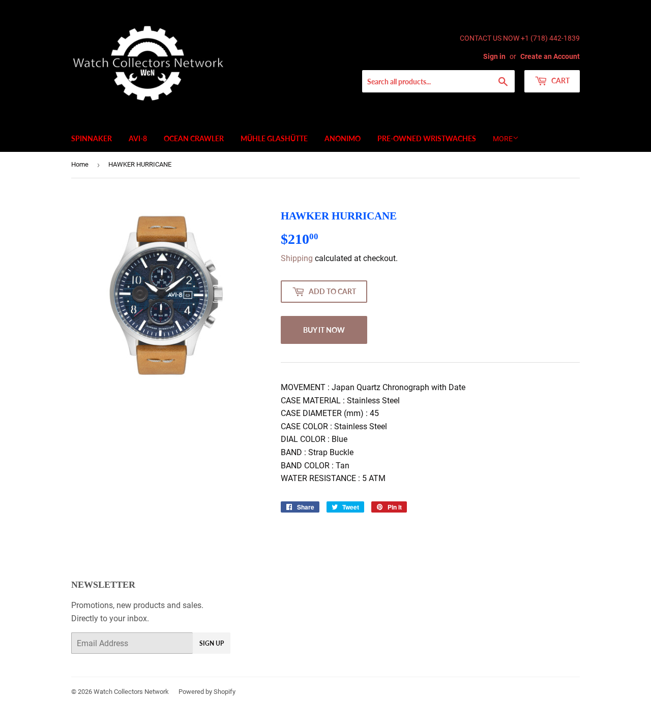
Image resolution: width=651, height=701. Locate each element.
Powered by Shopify (207, 691)
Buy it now (324, 330)
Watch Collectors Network (131, 691)
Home (79, 164)
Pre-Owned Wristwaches (426, 138)
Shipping (297, 258)
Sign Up (211, 643)
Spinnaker (91, 138)
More (503, 139)
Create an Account (550, 56)
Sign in (494, 56)
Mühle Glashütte (274, 138)
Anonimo (342, 138)
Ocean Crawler (194, 138)
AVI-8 (138, 138)
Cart (560, 80)
